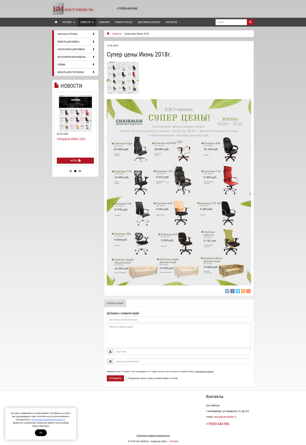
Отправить (115, 378)
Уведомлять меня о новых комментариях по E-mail (153, 378)
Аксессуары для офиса (71, 49)
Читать (74, 160)
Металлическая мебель (72, 56)
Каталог (67, 22)
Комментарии (115, 303)
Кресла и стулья (67, 34)
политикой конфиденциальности (48, 419)
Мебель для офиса (69, 41)
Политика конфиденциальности (153, 435)
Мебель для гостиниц (71, 72)
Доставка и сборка (149, 22)
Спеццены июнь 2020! (71, 139)
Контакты (171, 22)
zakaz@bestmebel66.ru (224, 416)
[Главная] (108, 33)
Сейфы (61, 64)
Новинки (104, 22)
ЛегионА (174, 441)
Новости (85, 22)
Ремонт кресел (124, 22)
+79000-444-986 (127, 8)
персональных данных (204, 371)
